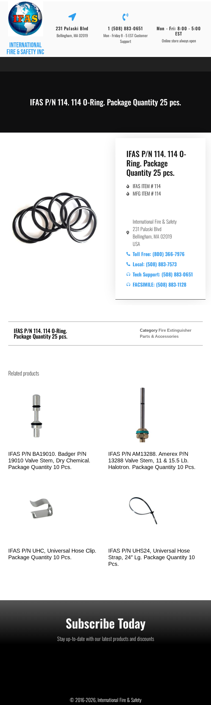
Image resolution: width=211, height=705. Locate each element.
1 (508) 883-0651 (125, 28)
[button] (6, 64)
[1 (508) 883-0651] (125, 17)
